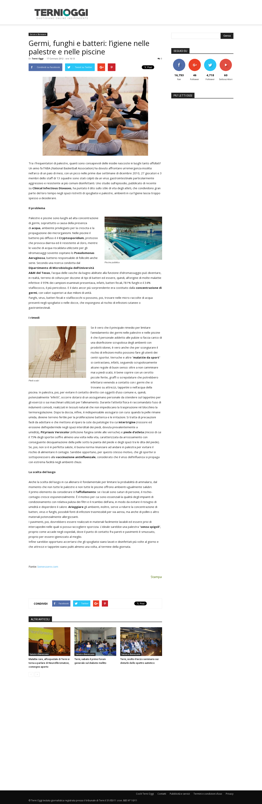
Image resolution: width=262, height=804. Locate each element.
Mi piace (179, 60)
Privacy (229, 793)
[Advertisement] (163, 14)
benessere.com (48, 566)
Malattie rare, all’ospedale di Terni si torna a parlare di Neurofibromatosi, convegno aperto (49, 663)
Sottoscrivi (225, 60)
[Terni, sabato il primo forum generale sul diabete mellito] (95, 641)
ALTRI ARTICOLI (40, 619)
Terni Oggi (38, 58)
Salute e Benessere (38, 34)
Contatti (161, 793)
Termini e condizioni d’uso (208, 793)
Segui (194, 60)
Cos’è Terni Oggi (145, 793)
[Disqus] (95, 734)
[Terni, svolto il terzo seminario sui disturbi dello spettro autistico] (141, 641)
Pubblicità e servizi (180, 793)
